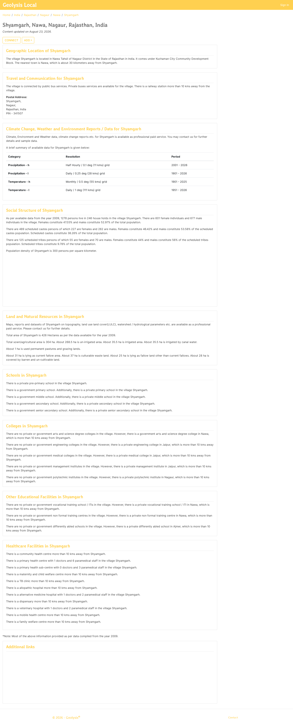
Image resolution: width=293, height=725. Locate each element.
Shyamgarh (71, 15)
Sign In (284, 5)
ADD (27, 40)
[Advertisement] (110, 279)
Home (6, 15)
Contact (233, 717)
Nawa (56, 15)
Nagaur (44, 15)
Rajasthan (30, 15)
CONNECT (11, 40)
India (17, 15)
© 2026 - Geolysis (66, 718)
